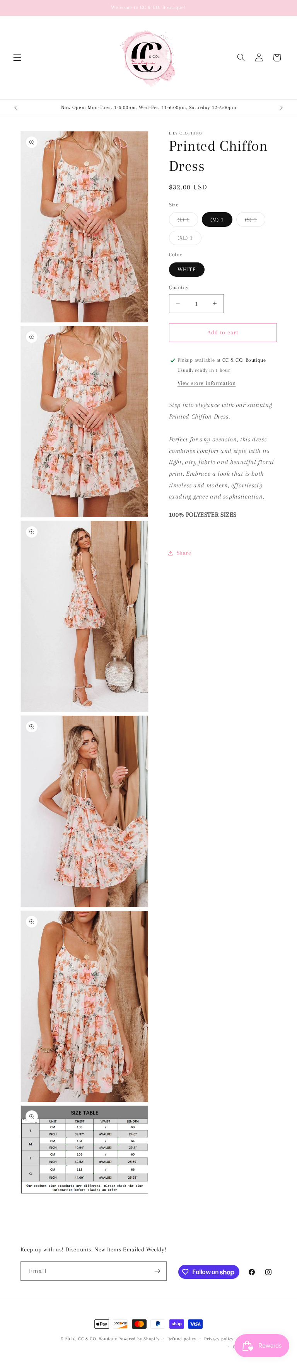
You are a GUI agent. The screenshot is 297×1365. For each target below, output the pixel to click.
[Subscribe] (157, 1270)
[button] (17, 57)
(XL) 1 (189, 239)
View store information (207, 383)
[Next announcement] (281, 108)
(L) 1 (188, 221)
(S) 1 (255, 221)
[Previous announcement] (15, 108)
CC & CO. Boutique (97, 1338)
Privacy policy (219, 1338)
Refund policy (181, 1338)
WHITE (187, 269)
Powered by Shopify (138, 1338)
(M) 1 (217, 219)
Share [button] (184, 553)
